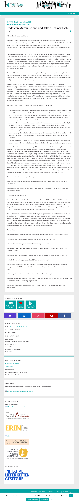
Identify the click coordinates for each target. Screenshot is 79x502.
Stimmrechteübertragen (30, 306)
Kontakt (50, 491)
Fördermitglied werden (12, 363)
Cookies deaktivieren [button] (33, 499)
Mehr (51, 499)
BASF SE (10, 22)
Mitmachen (64, 491)
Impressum (42, 491)
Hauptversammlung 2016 (22, 22)
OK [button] (71, 496)
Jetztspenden (21, 306)
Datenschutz (33, 491)
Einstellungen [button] (44, 499)
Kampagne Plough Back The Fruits (18, 24)
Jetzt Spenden (9, 366)
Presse (57, 491)
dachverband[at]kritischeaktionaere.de (21, 327)
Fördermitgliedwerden (10, 306)
